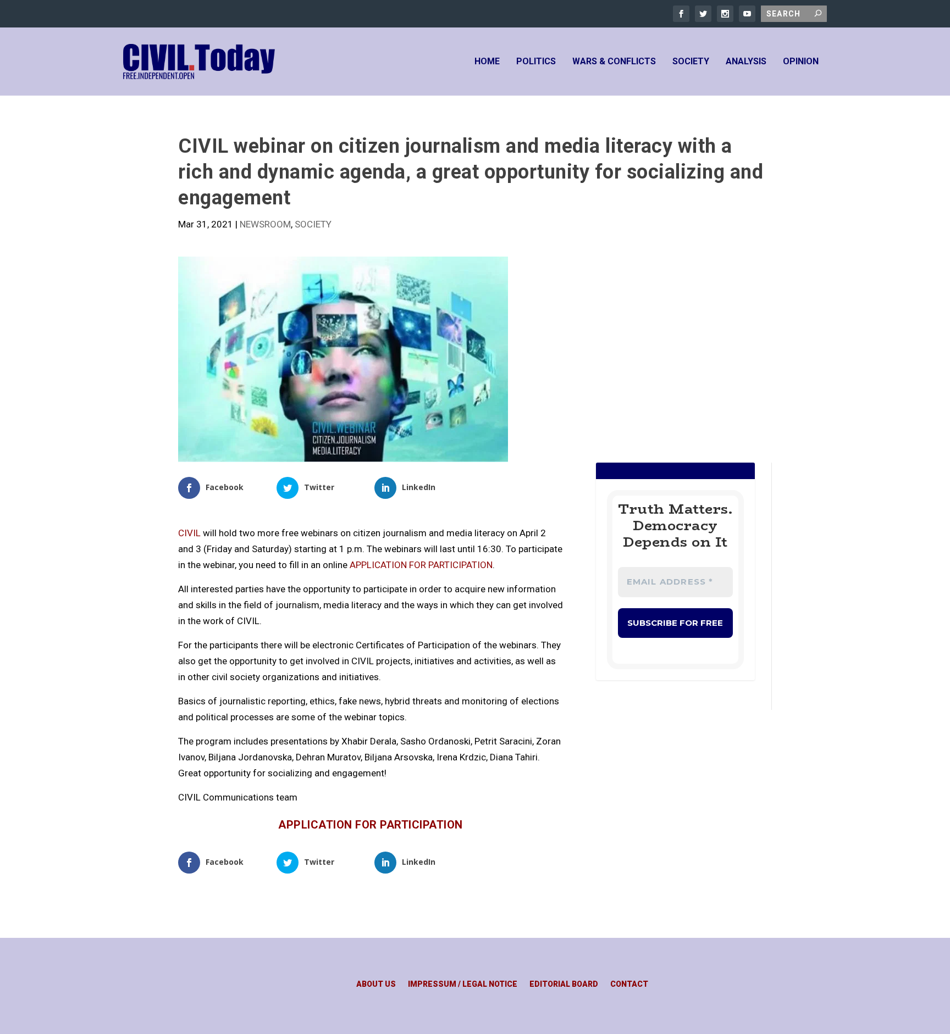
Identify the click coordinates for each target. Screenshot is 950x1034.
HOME (487, 61)
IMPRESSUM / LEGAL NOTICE (462, 984)
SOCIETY (690, 61)
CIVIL (189, 532)
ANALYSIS (746, 61)
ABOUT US (376, 984)
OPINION (801, 61)
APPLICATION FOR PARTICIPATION (421, 564)
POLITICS (536, 61)
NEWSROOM (265, 224)
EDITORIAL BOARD (563, 984)
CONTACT (629, 984)
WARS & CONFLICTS (614, 61)
